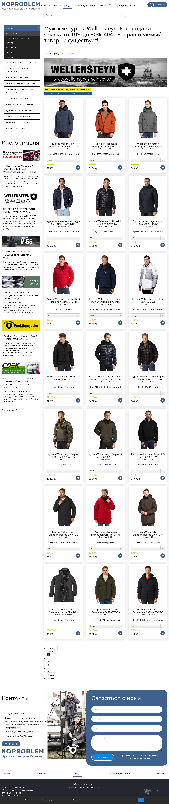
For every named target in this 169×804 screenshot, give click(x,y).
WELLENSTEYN (13, 34)
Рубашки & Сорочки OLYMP (19, 110)
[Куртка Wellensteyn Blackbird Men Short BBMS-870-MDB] (105, 274)
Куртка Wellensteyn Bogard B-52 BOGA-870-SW (148, 456)
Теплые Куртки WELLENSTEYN (20, 62)
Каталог (56, 5)
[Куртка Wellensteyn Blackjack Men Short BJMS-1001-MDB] (105, 352)
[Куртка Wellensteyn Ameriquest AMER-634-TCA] (105, 119)
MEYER (9, 43)
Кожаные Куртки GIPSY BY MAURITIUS (19, 91)
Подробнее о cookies (82, 800)
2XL (74, 93)
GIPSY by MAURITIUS (17, 38)
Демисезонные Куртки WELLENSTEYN (16, 70)
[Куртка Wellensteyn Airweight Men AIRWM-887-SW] (105, 196)
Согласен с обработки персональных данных (141, 757)
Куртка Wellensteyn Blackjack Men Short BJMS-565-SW (63, 378)
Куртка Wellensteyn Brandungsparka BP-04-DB (63, 533)
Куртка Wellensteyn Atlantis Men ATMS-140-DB (148, 223)
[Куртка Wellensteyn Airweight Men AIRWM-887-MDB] (63, 196)
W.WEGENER (12, 48)
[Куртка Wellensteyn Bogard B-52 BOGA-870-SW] (148, 429)
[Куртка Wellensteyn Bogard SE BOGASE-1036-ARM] (63, 429)
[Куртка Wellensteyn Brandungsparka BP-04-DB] (63, 507)
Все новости (8, 410)
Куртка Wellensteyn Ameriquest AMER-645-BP (148, 145)
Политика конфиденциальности (82, 787)
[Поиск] (122, 15)
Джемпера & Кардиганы (17, 122)
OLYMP (9, 52)
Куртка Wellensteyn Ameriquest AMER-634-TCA (106, 145)
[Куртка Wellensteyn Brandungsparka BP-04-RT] (105, 507)
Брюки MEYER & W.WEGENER (19, 104)
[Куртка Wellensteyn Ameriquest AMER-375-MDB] (63, 119)
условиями (141, 756)
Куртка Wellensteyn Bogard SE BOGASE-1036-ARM (63, 456)
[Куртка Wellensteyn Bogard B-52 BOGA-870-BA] (105, 429)
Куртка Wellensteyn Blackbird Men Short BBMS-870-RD (63, 300)
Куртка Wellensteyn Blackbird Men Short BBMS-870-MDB (105, 300)
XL (65, 93)
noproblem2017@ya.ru (20, 736)
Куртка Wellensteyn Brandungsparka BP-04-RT (105, 533)
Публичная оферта (82, 784)
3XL (83, 93)
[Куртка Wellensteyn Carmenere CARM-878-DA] (105, 584)
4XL (90, 93)
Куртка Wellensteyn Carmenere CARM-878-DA (105, 611)
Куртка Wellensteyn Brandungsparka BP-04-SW (63, 611)
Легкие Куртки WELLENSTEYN (20, 83)
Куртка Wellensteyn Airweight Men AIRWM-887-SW (105, 223)
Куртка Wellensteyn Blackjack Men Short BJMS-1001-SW (148, 378)
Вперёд (51, 675)
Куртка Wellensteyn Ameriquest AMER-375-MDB (63, 145)
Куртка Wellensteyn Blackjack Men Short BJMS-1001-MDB (105, 378)
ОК (140, 800)
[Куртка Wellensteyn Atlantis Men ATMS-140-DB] (148, 196)
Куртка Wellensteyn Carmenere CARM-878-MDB (148, 611)
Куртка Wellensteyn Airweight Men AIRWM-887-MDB (63, 223)
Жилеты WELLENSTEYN (17, 77)
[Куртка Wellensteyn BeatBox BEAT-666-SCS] (148, 274)
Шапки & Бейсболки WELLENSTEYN (15, 130)
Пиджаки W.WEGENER (16, 99)
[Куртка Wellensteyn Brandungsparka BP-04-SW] (63, 584)
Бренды (67, 5)
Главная (45, 5)
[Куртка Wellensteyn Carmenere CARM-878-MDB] (148, 584)
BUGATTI (10, 57)
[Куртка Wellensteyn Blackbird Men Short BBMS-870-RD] (63, 274)
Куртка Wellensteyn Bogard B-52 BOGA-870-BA (105, 456)
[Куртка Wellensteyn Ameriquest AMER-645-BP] (148, 119)
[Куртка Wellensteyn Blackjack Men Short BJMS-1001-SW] (148, 352)
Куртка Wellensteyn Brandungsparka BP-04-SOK (148, 533)
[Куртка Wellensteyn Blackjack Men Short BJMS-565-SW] (63, 352)
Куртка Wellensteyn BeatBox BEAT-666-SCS (148, 300)
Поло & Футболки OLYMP (18, 116)
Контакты (102, 5)
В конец (51, 678)
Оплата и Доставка (84, 5)
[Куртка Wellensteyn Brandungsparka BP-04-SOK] (148, 507)
